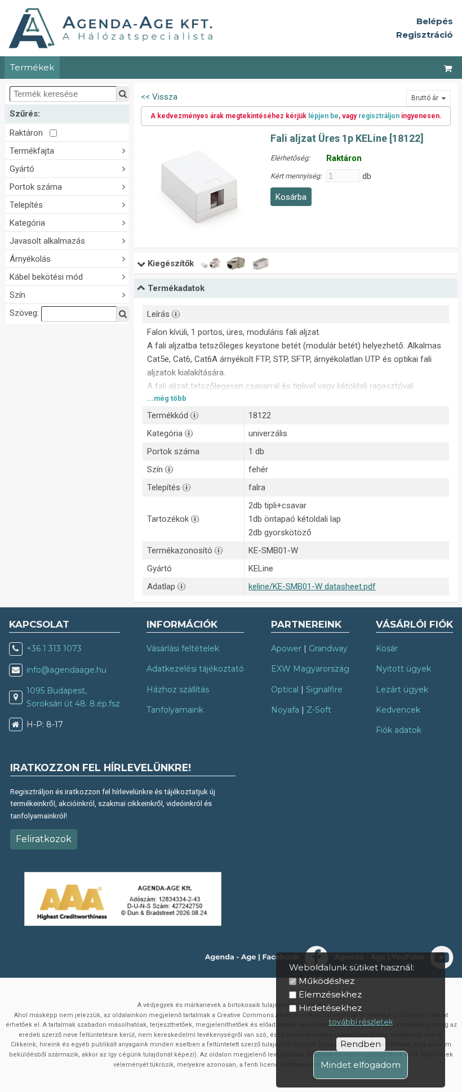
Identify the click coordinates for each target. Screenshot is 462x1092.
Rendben (360, 1044)
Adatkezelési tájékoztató (195, 669)
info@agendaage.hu (66, 670)
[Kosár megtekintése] (448, 67)
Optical (285, 689)
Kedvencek (398, 710)
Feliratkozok (44, 839)
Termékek (32, 67)
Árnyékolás (30, 259)
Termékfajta (32, 151)
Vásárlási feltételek (182, 648)
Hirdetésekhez (330, 1008)
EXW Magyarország (310, 669)
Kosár (387, 648)
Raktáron (30, 133)
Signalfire (324, 689)
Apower (286, 648)
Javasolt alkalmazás (47, 241)
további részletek (361, 1022)
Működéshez (326, 980)
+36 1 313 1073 (54, 648)
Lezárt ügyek (402, 689)
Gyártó (22, 169)
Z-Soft (318, 710)
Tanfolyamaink (174, 710)
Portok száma (36, 187)
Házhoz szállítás (177, 689)
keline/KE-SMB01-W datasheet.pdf (312, 586)
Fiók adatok (398, 730)
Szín (17, 295)
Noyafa (285, 710)
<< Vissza (159, 97)
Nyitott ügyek (403, 669)
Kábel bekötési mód (46, 277)
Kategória (27, 223)
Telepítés (26, 205)
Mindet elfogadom (361, 1064)
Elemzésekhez (330, 994)
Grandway (328, 648)
